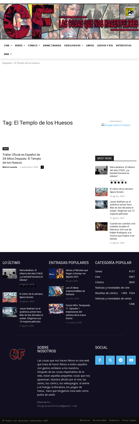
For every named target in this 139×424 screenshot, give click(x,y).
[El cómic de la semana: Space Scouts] (101, 192)
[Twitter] (110, 360)
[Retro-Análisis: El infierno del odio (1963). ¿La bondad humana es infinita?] (101, 170)
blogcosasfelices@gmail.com (57, 405)
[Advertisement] (69, 92)
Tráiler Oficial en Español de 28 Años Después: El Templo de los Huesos (22, 158)
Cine (6, 148)
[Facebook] (99, 360)
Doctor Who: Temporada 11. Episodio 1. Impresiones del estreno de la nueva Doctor (78, 312)
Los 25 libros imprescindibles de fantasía (75, 291)
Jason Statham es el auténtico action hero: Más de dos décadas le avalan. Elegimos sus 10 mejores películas (122, 208)
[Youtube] (131, 360)
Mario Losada (10, 167)
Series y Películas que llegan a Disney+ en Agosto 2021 (77, 273)
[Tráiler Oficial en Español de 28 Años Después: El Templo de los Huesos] (23, 140)
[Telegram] (120, 360)
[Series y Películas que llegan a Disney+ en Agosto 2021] (56, 274)
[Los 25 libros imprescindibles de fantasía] (56, 291)
